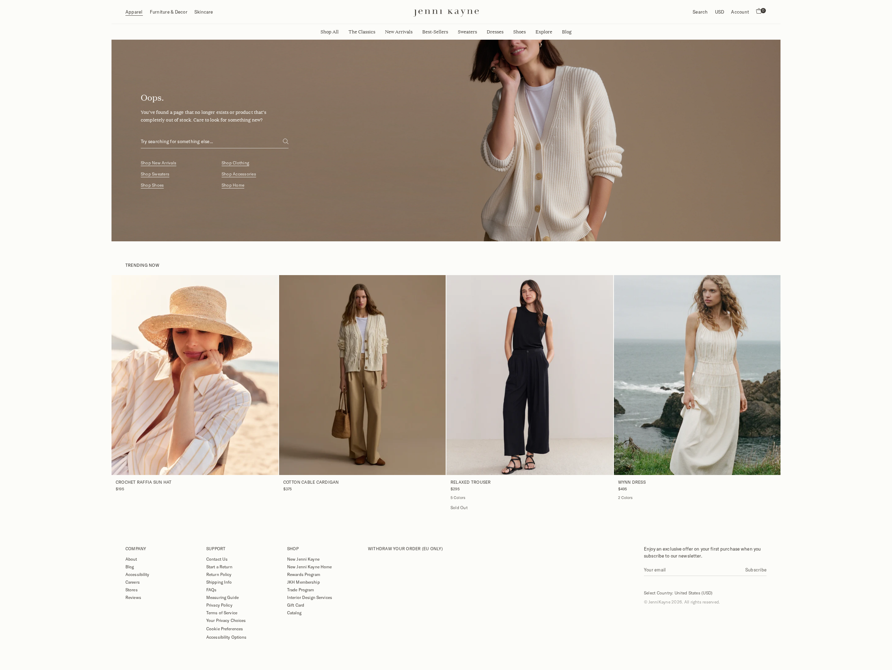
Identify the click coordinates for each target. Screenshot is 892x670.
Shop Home (233, 185)
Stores (131, 589)
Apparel (134, 12)
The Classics (361, 32)
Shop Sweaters (155, 174)
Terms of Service (221, 612)
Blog (129, 566)
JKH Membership (303, 581)
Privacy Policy (219, 604)
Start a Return (219, 566)
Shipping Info (219, 581)
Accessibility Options (226, 636)
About (131, 558)
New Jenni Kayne (303, 558)
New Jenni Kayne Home (309, 566)
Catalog (294, 612)
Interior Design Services (309, 597)
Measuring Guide (222, 597)
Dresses (495, 32)
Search (700, 12)
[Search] (286, 141)
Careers (132, 581)
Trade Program (300, 589)
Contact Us (217, 558)
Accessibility (137, 574)
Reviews (133, 597)
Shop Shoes (152, 185)
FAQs (211, 589)
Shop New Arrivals (158, 162)
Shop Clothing (235, 162)
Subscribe (756, 569)
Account (740, 12)
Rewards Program (303, 574)
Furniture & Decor (168, 12)
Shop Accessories (239, 174)
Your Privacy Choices (226, 620)
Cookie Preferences (224, 628)
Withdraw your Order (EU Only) (405, 548)
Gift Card (295, 604)
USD (719, 12)
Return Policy (219, 574)
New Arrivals (399, 32)
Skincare (203, 12)
